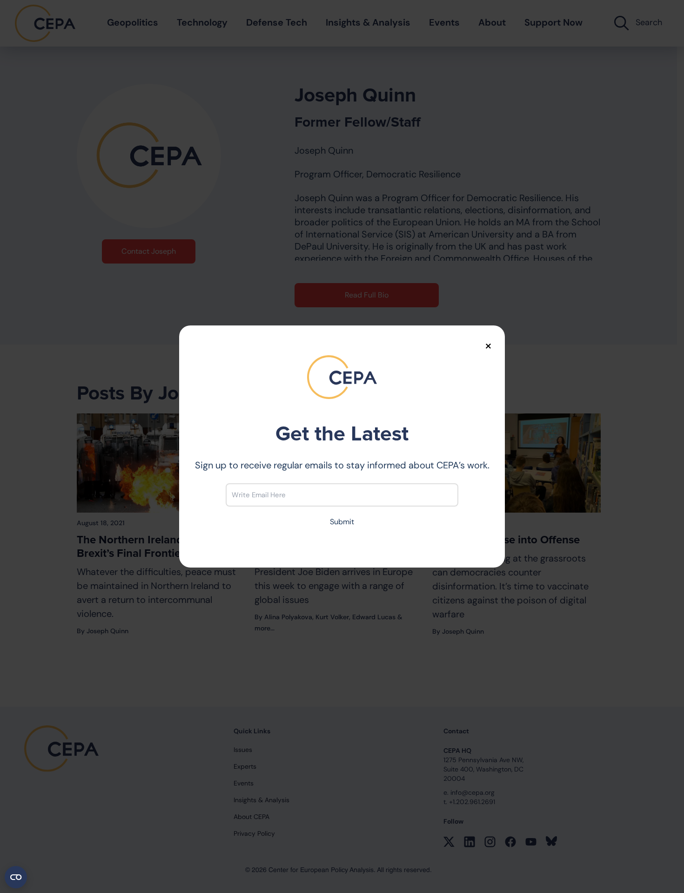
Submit (342, 522)
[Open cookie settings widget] (16, 877)
